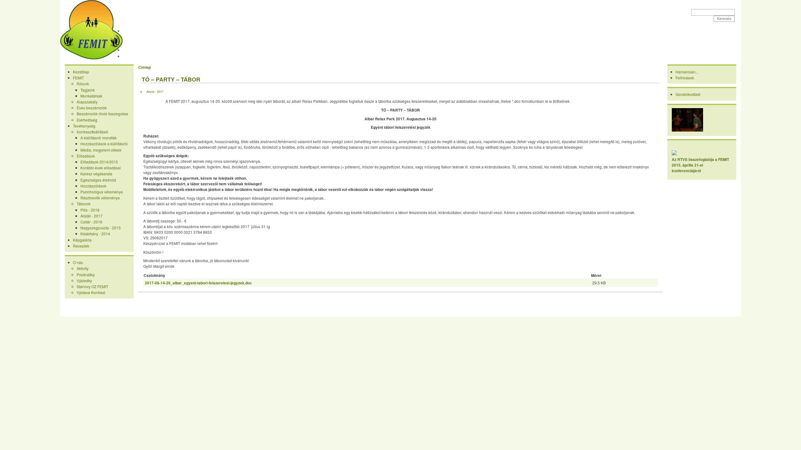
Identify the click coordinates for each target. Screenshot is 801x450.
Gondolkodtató (688, 94)
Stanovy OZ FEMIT (92, 286)
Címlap (144, 67)
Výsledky (84, 280)
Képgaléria (135, 50)
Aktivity (83, 268)
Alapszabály (87, 101)
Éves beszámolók (92, 107)
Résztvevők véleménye (100, 197)
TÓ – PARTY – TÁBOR (171, 79)
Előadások (86, 155)
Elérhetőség (87, 119)
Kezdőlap (133, 31)
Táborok (83, 203)
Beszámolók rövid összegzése (102, 113)
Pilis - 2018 (89, 209)
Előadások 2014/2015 (99, 161)
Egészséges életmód (98, 179)
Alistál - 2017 (91, 215)
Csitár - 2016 (91, 221)
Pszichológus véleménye (101, 191)
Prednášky (86, 274)
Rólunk (83, 83)
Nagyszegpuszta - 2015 (100, 227)
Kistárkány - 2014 (95, 233)
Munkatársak (91, 95)
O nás (78, 262)
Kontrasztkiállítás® (92, 131)
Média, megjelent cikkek (100, 149)
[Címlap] (91, 58)
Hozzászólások (93, 185)
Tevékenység (137, 44)
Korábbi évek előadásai (100, 167)
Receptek (133, 56)
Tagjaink (87, 89)
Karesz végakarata (96, 173)
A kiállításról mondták (98, 137)
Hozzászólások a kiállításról (104, 143)
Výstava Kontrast (91, 292)
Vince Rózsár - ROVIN (428, 311)
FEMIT (139, 10)
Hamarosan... (687, 71)
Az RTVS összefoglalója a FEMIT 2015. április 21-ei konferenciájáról (700, 165)
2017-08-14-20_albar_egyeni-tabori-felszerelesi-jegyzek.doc (198, 283)
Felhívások (685, 77)
